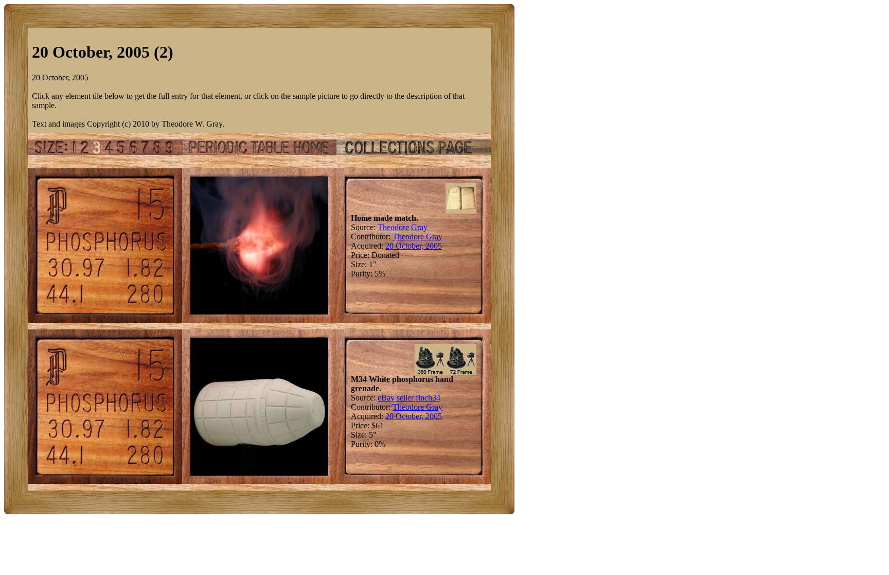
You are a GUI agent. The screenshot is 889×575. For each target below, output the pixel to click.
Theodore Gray (403, 227)
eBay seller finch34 (409, 397)
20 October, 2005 (413, 245)
